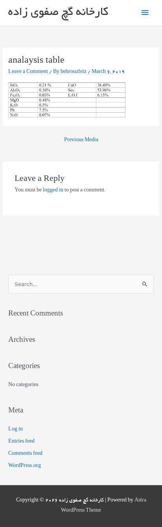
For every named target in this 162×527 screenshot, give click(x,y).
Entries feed (21, 442)
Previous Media (81, 140)
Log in (15, 429)
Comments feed (25, 454)
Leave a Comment (28, 72)
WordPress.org (24, 466)
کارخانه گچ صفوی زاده (58, 13)
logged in (53, 190)
